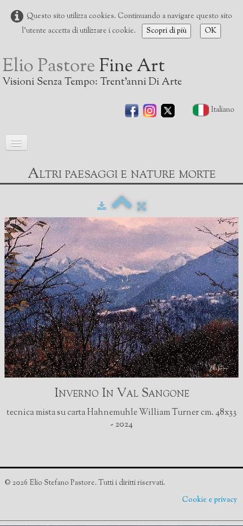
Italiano (223, 110)
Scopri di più (166, 31)
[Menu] (16, 142)
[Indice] (122, 207)
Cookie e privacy (210, 500)
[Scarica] (101, 207)
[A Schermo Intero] (141, 207)
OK (210, 31)
